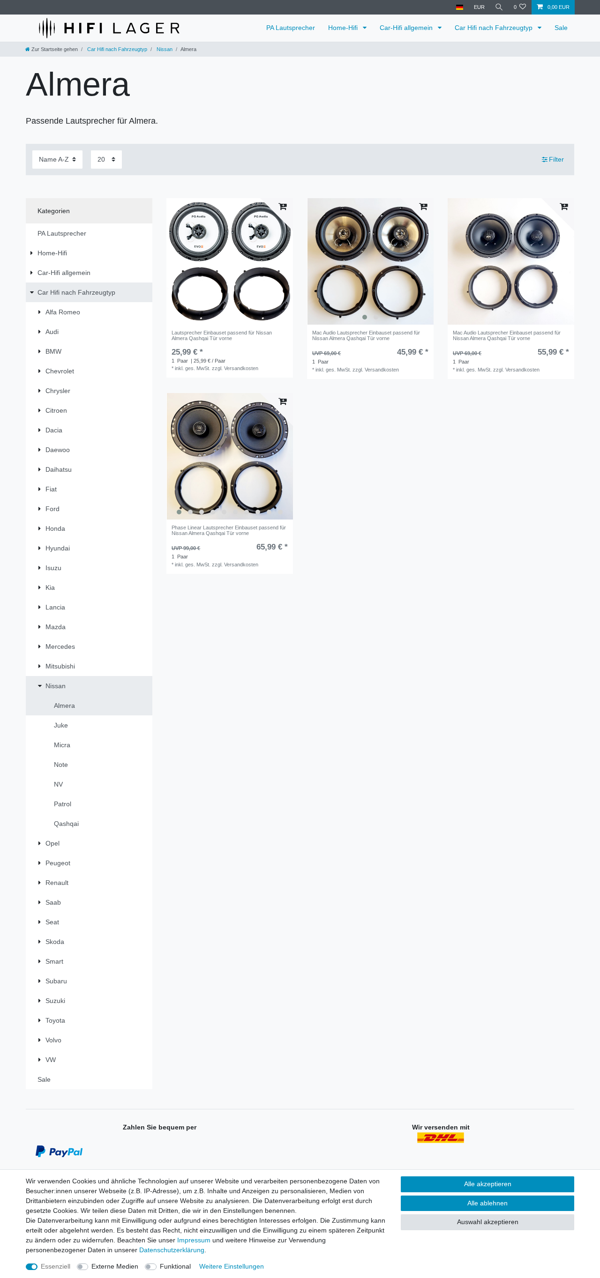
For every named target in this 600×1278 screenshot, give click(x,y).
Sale (561, 27)
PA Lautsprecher (290, 27)
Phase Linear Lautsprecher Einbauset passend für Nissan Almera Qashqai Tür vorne (229, 530)
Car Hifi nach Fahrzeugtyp (494, 27)
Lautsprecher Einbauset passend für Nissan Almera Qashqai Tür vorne (222, 335)
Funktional (175, 1266)
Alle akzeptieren (487, 1184)
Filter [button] (556, 159)
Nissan (163, 49)
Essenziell (55, 1266)
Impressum (193, 1240)
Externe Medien (114, 1266)
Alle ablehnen (487, 1203)
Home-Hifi (344, 27)
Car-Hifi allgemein (407, 27)
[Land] (459, 7)
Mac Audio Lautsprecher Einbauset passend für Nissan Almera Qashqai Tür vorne (366, 335)
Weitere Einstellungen (231, 1266)
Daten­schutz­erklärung (171, 1250)
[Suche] (499, 7)
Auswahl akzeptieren (487, 1222)
